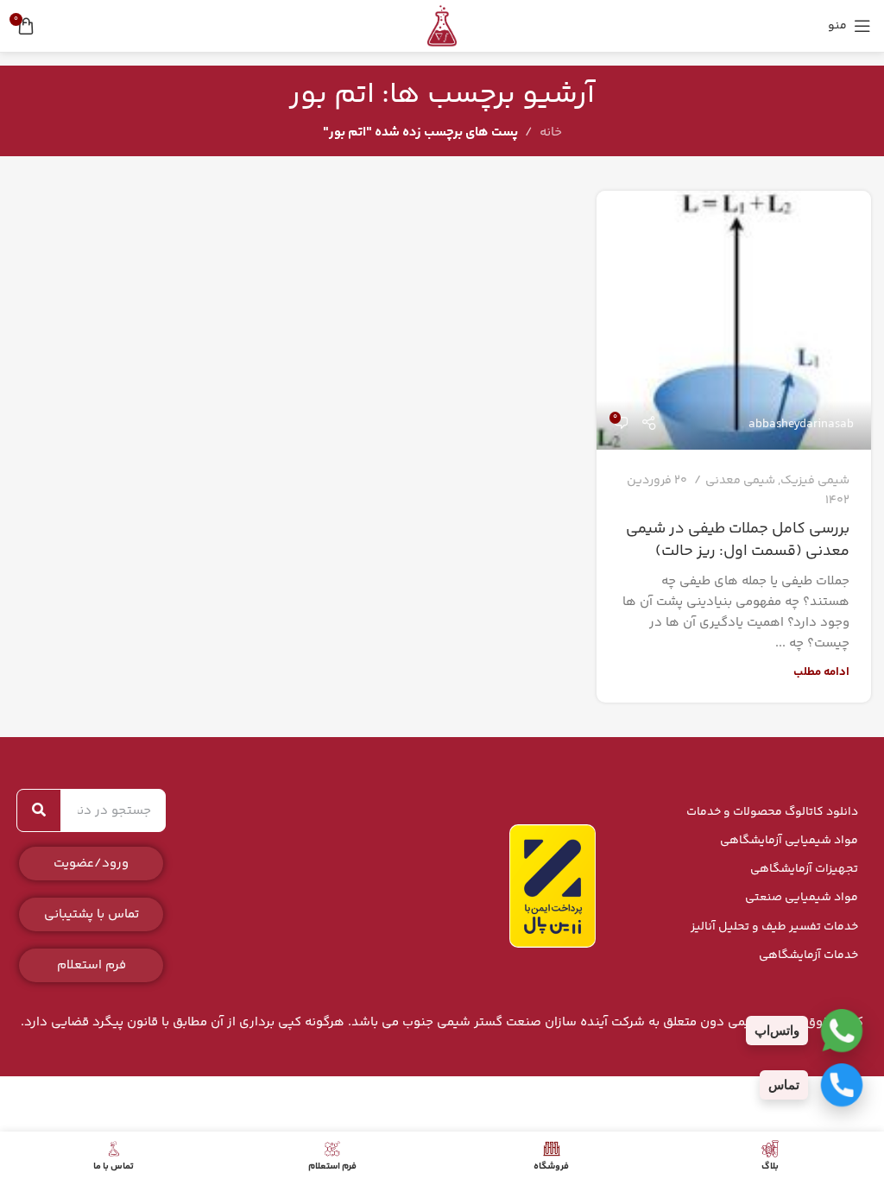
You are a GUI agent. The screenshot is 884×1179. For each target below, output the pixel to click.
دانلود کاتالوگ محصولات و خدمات (772, 812)
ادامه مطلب (821, 672)
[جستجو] (38, 810)
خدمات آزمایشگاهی (808, 955)
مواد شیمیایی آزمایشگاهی (789, 840)
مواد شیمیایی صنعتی (801, 897)
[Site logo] (442, 25)
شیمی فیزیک (814, 480)
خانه (551, 132)
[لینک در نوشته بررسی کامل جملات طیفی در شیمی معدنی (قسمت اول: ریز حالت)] (734, 320)
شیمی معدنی (740, 480)
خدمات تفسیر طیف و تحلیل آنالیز (774, 926)
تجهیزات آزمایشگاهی (804, 869)
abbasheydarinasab (801, 424)
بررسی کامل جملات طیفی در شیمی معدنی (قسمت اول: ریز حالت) (737, 540)
